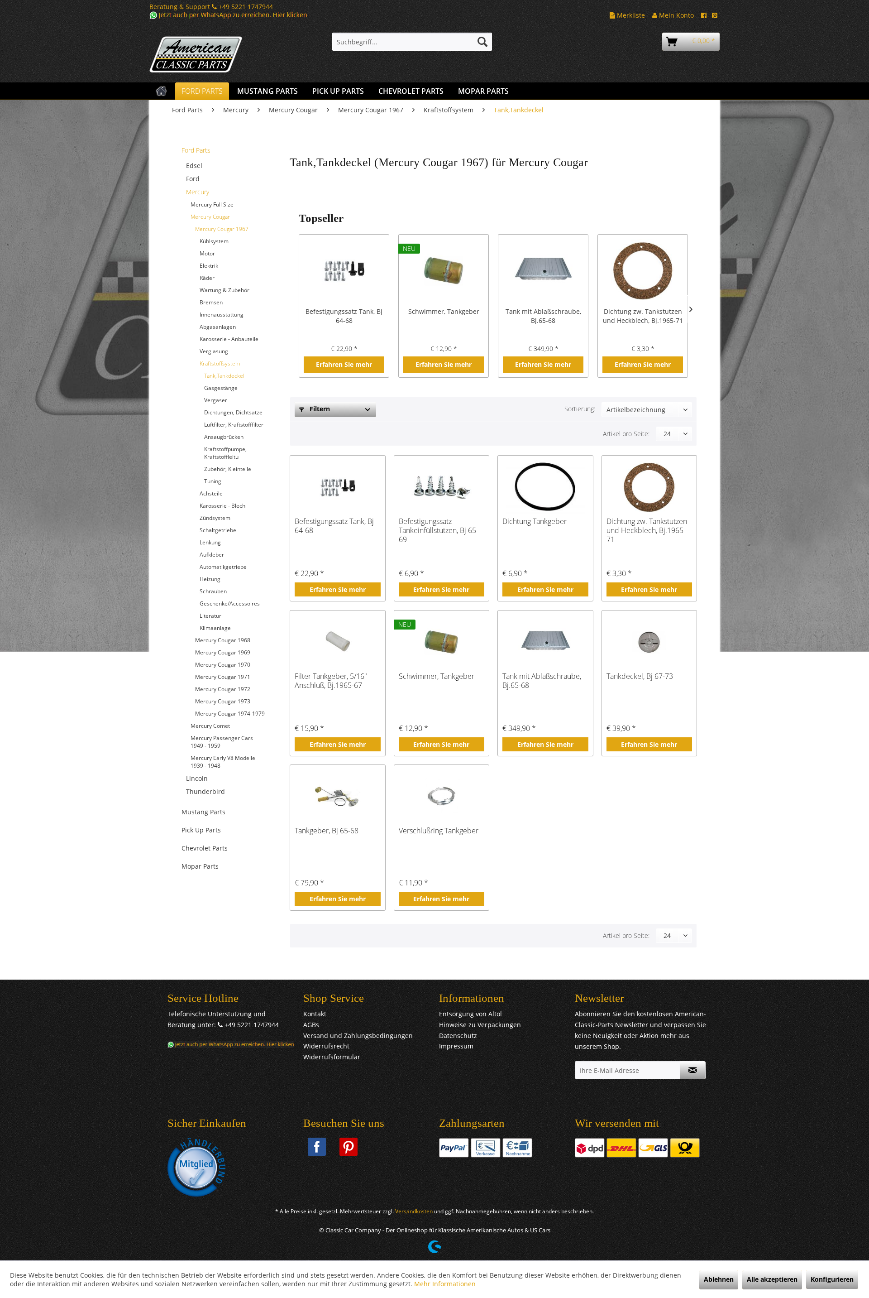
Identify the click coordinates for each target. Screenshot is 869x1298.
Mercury (197, 191)
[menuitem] (412, 42)
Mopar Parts (200, 866)
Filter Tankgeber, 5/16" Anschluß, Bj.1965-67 (331, 681)
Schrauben (213, 591)
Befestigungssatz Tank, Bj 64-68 (344, 316)
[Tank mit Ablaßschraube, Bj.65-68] (543, 271)
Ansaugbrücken (224, 437)
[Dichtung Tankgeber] (545, 487)
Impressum (456, 1046)
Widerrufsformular (331, 1057)
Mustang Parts (203, 812)
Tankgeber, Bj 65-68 (326, 831)
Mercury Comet (210, 726)
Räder (207, 278)
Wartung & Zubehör (224, 290)
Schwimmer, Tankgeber (443, 311)
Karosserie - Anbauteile (229, 339)
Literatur (210, 616)
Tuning (212, 481)
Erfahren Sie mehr (344, 364)
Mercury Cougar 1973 (222, 701)
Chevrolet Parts (204, 848)
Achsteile (211, 493)
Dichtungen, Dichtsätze (233, 412)
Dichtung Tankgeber (534, 521)
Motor (207, 253)
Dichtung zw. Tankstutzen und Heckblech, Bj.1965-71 (643, 316)
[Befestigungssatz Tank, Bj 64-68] (344, 271)
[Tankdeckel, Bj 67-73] (649, 642)
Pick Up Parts (201, 830)
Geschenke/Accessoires (230, 603)
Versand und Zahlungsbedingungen (358, 1035)
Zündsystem (215, 518)
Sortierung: (579, 408)
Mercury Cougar (210, 217)
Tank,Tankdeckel (224, 376)
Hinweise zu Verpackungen (480, 1024)
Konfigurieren (832, 1279)
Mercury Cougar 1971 (222, 677)
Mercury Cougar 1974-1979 (230, 713)
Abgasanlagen (218, 327)
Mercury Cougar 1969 (222, 652)
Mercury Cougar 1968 (222, 640)
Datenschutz (458, 1035)
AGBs (311, 1024)
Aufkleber (212, 554)
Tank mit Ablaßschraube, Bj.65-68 (543, 316)
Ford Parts (195, 150)
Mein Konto (675, 15)
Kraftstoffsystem (220, 363)
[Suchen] (482, 42)
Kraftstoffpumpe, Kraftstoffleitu (225, 453)
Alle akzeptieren (772, 1279)
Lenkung (210, 542)
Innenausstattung (222, 314)
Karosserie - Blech (222, 506)
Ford (193, 178)
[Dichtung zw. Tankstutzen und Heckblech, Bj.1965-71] (642, 271)
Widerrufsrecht (326, 1046)
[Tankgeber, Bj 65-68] (337, 796)
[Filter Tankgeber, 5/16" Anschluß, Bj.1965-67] (337, 642)
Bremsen (211, 302)
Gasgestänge (221, 388)
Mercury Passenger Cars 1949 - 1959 (222, 742)
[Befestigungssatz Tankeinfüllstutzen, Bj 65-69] (441, 487)
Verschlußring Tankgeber (438, 831)
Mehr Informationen (445, 1283)
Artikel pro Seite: (626, 433)
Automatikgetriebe (223, 567)
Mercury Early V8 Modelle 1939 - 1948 (223, 761)
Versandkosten (414, 1211)
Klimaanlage (215, 628)
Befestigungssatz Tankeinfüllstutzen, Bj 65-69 (438, 530)
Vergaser (215, 400)
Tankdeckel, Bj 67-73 (639, 676)
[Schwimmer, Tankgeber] (443, 271)
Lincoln (197, 778)
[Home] (161, 91)
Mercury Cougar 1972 (222, 689)
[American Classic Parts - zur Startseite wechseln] (219, 54)
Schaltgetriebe (218, 530)
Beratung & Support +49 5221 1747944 (211, 6)
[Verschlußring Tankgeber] (441, 796)
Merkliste (630, 15)
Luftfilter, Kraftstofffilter (233, 424)
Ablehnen (719, 1279)
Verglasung (214, 351)
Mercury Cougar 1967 (221, 229)
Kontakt (314, 1014)
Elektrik (209, 265)
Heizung (210, 579)
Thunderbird (205, 791)
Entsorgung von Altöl (470, 1014)
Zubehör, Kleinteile (227, 469)
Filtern (319, 408)
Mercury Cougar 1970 (222, 664)
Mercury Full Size (212, 204)
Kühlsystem (214, 241)
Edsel (194, 165)
